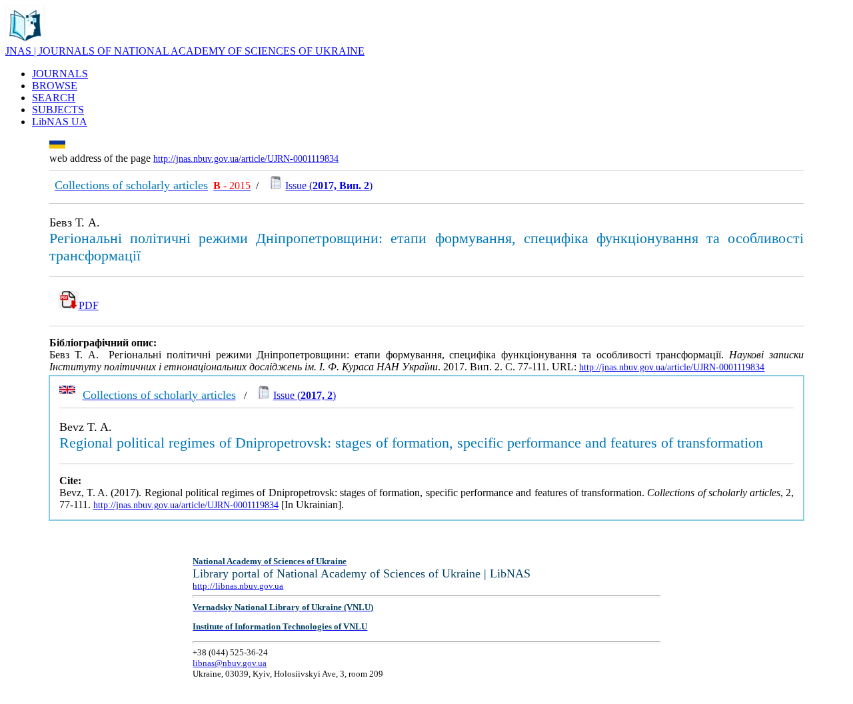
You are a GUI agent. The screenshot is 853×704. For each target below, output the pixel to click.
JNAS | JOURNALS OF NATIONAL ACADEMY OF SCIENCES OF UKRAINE (185, 51)
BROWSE (54, 85)
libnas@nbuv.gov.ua (230, 663)
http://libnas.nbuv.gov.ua (238, 586)
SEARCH (53, 97)
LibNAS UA (59, 121)
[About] (25, 41)
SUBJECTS (58, 109)
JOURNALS (60, 73)
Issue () (329, 185)
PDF (89, 305)
